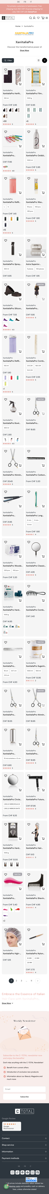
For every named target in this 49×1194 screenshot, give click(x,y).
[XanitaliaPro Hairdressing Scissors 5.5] (36, 737)
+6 (27, 121)
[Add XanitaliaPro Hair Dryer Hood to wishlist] (28, 824)
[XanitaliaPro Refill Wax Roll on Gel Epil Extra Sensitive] (13, 344)
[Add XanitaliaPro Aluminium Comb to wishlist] (5, 642)
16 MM (29, 958)
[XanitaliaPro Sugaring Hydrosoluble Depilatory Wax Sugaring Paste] (36, 650)
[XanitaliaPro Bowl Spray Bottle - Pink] (11, 439)
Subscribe (24, 1097)
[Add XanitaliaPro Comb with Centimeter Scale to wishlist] (28, 337)
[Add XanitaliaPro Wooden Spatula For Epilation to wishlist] (5, 542)
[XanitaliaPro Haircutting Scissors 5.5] (36, 407)
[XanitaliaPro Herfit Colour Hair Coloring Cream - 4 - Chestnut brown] (5, 116)
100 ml (6, 98)
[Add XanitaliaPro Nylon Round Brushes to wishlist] (28, 929)
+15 (4, 230)
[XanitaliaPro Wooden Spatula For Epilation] (13, 549)
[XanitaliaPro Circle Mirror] (13, 783)
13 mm (29, 525)
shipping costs (14, 1186)
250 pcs (30, 211)
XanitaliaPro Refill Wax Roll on (11, 202)
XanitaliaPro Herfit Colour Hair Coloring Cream (12, 93)
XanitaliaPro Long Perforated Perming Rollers (35, 515)
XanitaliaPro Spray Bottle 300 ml (11, 264)
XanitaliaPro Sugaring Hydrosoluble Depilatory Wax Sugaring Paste (36, 666)
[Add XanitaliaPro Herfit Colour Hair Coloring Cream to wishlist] (5, 69)
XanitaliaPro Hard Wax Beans (11, 848)
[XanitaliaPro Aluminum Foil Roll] (13, 737)
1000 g (29, 98)
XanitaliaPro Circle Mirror (11, 799)
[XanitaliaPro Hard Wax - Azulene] (11, 626)
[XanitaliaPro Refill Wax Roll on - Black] (5, 218)
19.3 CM (30, 370)
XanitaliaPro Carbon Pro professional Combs (35, 475)
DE (18, 2)
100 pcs (38, 207)
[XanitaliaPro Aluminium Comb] (13, 650)
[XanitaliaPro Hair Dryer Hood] (36, 832)
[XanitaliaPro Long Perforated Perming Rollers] (36, 499)
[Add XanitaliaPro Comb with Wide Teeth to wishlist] (28, 586)
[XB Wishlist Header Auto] (38, 17)
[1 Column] (38, 60)
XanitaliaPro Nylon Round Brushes (34, 953)
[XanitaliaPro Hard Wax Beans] (13, 832)
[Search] (30, 18)
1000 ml (30, 160)
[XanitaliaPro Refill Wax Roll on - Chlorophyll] (17, 218)
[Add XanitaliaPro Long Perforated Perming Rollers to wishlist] (28, 491)
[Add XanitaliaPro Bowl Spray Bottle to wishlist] (5, 399)
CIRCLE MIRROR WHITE (12, 809)
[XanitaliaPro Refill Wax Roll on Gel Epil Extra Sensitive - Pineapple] (5, 383)
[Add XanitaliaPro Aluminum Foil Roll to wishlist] (5, 729)
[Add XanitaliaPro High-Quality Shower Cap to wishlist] (5, 929)
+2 (4, 920)
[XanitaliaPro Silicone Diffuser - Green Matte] (11, 319)
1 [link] (11, 980)
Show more (24, 50)
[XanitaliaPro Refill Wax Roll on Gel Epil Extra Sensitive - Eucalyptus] (17, 377)
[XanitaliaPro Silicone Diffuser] (13, 292)
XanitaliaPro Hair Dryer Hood (33, 848)
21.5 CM (29, 366)
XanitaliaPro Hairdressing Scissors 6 (13, 715)
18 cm (6, 671)
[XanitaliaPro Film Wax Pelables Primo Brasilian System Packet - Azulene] (40, 110)
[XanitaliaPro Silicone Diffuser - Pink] (5, 325)
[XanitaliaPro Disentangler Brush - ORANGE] (17, 909)
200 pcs (7, 570)
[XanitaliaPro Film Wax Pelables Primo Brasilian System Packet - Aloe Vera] (28, 116)
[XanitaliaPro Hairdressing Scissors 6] (13, 698)
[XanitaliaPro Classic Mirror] (36, 549)
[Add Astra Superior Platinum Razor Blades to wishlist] (28, 240)
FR (25, 2)
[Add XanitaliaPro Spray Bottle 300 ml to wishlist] (5, 240)
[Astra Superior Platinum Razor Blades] (36, 248)
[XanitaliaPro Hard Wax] (13, 593)
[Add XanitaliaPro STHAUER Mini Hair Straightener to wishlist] (5, 131)
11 (31, 980)
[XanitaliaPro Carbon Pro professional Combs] (36, 458)
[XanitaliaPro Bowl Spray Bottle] (13, 407)
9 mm (36, 520)
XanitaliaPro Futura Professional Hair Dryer (35, 799)
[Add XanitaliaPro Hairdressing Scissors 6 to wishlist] (5, 690)
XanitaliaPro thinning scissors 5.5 (12, 475)
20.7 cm (14, 671)
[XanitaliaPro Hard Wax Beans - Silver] (11, 864)
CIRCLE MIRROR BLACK (12, 804)
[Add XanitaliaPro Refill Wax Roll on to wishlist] (5, 178)
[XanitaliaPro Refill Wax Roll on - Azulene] (5, 224)
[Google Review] (11, 1126)
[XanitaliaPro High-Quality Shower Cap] (13, 937)
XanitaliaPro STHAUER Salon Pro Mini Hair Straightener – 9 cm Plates (13, 515)
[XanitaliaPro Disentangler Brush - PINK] (5, 909)
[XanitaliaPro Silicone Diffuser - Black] (17, 319)
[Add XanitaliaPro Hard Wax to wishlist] (5, 586)
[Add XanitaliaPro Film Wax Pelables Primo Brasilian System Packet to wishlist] (28, 69)
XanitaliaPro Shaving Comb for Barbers (35, 898)
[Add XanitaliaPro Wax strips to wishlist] (28, 178)
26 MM (29, 963)
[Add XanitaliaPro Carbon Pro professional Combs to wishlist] (28, 451)
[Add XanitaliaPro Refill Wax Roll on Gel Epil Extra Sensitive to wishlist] (5, 337)
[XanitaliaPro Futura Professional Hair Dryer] (36, 783)
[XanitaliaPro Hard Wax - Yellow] (17, 626)
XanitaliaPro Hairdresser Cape (34, 308)
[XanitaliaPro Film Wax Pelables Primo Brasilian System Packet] (36, 77)
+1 (4, 388)
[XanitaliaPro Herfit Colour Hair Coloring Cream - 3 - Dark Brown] (17, 110)
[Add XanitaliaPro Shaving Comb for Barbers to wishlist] (28, 874)
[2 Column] (44, 60)
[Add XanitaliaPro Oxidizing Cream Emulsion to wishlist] (28, 131)
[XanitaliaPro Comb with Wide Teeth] (36, 593)
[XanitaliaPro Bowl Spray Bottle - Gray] (5, 439)
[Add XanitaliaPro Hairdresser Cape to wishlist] (28, 284)
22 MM (37, 958)
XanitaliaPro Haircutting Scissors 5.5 (35, 423)
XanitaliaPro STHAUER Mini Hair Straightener (11, 155)
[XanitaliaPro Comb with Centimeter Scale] (36, 344)
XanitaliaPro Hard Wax (11, 610)
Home (17, 26)
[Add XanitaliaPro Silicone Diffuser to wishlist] (5, 284)
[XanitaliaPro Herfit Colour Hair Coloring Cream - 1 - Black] (5, 110)
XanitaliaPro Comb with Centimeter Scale (35, 361)
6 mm (29, 520)
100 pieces (40, 269)
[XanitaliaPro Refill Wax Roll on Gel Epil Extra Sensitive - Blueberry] (11, 377)
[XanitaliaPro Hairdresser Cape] (36, 292)
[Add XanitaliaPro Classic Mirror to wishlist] (28, 542)
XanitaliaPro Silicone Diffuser (12, 308)
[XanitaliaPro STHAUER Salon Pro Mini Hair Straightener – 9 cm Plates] (13, 499)
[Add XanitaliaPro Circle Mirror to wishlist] (5, 775)
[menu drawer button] (47, 18)
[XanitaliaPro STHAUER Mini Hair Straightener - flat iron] (5, 166)
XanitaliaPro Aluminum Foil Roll (11, 754)
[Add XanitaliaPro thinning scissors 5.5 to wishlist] (5, 451)
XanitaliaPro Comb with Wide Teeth (35, 610)
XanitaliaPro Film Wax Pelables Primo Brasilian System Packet (35, 93)
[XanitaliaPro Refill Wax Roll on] (13, 186)
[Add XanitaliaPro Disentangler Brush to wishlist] (5, 874)
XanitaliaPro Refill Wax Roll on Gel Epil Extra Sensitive (12, 361)
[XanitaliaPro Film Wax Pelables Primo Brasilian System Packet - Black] (28, 110)
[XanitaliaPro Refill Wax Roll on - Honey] (11, 218)
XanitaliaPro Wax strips (34, 202)
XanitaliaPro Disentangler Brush (11, 898)
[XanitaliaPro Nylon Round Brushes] (36, 937)
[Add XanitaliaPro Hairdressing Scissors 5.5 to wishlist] (28, 729)
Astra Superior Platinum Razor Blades (33, 264)
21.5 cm (6, 675)
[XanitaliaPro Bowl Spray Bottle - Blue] (17, 439)
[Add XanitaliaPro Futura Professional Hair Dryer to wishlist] (28, 775)
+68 (5, 121)
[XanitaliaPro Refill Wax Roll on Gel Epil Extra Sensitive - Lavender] (5, 377)
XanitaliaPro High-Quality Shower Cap (12, 953)
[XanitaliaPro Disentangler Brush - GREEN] (11, 909)
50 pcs (29, 207)
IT (31, 2)
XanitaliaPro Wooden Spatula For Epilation (12, 566)
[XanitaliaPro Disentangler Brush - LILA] (5, 915)
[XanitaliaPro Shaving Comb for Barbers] (36, 882)
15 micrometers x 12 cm (12, 758)
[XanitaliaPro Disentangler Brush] (13, 882)
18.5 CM (38, 366)
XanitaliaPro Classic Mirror (35, 566)
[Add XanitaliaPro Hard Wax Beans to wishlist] (5, 824)
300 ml (6, 269)
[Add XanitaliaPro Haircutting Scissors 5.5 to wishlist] (28, 399)
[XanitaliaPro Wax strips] (36, 186)
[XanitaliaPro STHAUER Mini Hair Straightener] (13, 139)
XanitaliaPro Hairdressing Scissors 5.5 (36, 754)
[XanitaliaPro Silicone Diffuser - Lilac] (5, 319)
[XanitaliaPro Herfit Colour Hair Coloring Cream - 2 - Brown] (11, 110)
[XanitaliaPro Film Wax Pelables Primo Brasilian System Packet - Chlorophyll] (34, 110)
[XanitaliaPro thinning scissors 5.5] (13, 458)
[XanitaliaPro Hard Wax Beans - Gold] (5, 864)
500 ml (38, 671)
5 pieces (30, 269)
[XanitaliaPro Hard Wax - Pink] (5, 632)
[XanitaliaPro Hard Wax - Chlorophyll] (5, 626)
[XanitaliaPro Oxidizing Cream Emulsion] (36, 139)
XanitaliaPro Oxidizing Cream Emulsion (36, 155)
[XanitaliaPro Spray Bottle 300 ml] (13, 248)
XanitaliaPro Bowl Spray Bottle (11, 423)
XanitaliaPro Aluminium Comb (11, 666)
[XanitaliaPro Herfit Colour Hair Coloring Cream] (13, 77)
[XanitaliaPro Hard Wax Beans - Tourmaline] (17, 864)
